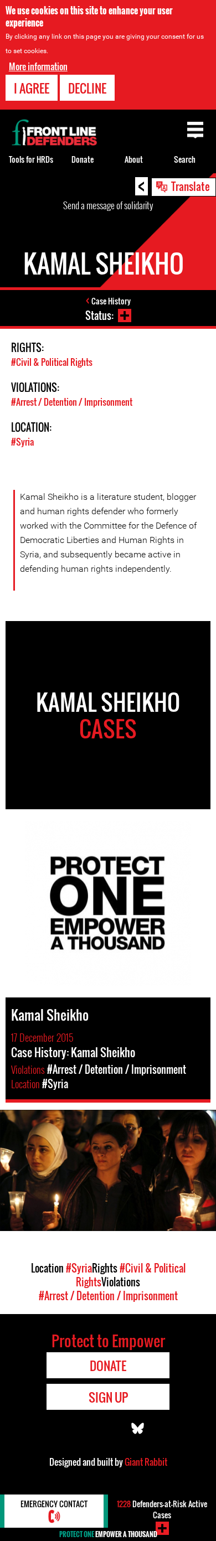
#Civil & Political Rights (51, 362)
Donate (82, 159)
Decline (87, 88)
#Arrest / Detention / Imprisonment (71, 401)
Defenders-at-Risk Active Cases (162, 1509)
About (134, 159)
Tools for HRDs (31, 159)
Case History (111, 301)
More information (38, 66)
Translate (190, 186)
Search (185, 159)
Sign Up (108, 1397)
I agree (31, 88)
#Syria (22, 441)
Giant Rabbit (146, 1461)
